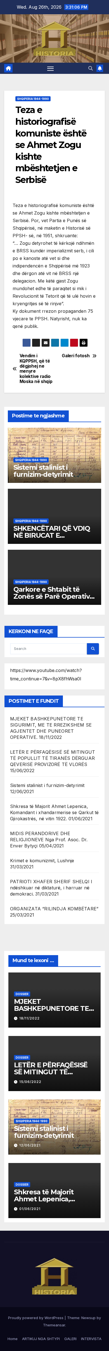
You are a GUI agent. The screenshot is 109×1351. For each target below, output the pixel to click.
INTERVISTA (91, 1338)
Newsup (88, 1317)
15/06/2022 (30, 1082)
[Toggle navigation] (50, 68)
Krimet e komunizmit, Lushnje (42, 860)
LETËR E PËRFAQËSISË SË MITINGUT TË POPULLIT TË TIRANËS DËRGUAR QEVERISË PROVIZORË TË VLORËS (52, 758)
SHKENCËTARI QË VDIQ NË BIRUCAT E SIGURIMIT (51, 535)
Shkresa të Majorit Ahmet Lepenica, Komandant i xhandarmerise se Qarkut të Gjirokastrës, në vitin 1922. (54, 812)
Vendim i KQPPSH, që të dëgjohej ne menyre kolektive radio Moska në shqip (36, 368)
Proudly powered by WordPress (36, 1317)
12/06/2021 (30, 1145)
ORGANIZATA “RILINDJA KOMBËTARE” (54, 908)
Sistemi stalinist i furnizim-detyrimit (43, 470)
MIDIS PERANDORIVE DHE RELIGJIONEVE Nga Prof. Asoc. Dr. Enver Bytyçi (48, 840)
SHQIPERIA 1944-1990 (33, 98)
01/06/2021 (30, 1209)
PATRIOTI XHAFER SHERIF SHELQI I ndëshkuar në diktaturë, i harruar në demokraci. (51, 888)
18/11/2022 (29, 1018)
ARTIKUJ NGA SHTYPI (41, 1338)
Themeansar (54, 1325)
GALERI (70, 1338)
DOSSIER (22, 994)
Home (13, 1338)
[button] (90, 68)
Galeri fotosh (75, 355)
